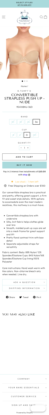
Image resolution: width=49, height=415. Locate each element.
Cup (24, 130)
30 (12, 121)
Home (24, 86)
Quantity (24, 143)
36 (36, 121)
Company (24, 379)
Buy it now (24, 165)
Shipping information (24, 288)
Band (24, 117)
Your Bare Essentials (23, 387)
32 (20, 121)
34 (28, 121)
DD (34, 134)
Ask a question (24, 282)
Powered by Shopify (24, 412)
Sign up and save (24, 405)
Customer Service (24, 396)
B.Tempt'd (25, 91)
